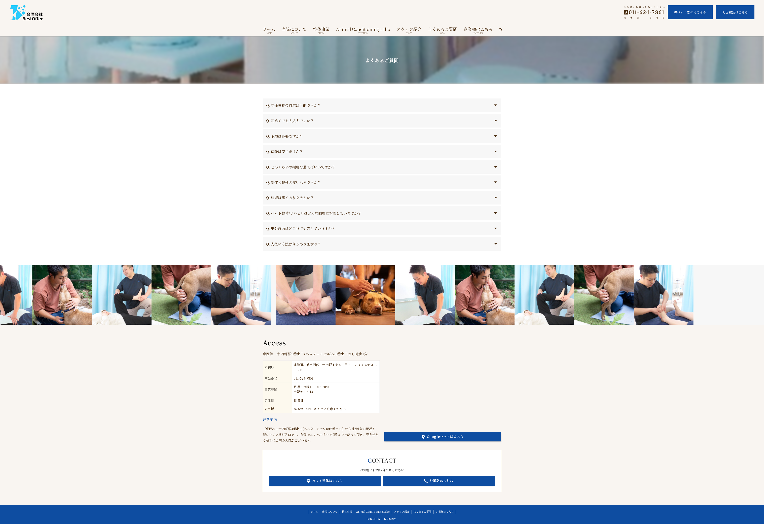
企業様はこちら (445, 511)
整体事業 (347, 511)
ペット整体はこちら (691, 12)
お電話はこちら (737, 12)
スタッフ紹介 (401, 511)
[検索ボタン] (500, 30)
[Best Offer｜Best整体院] (121, 13)
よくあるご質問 (422, 511)
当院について (330, 511)
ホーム (314, 511)
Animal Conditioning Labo (373, 511)
